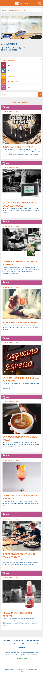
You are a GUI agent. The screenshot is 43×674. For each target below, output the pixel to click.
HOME (4, 10)
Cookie (37, 644)
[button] (3, 3)
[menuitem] (21, 65)
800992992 (23, 658)
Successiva (26, 103)
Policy (29, 644)
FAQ (23, 644)
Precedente (16, 103)
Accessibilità (21, 647)
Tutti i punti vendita (33, 640)
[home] (21, 3)
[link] (21, 132)
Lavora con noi (18, 640)
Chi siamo (7, 640)
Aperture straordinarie (11, 644)
